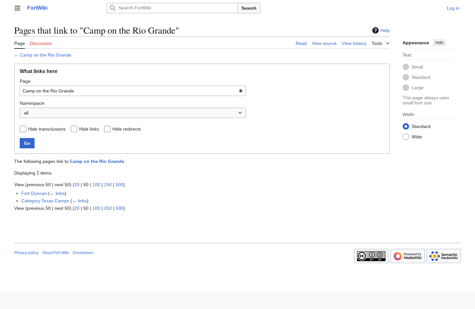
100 (96, 184)
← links (57, 193)
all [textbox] (26, 112)
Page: (26, 81)
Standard (421, 77)
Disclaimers (83, 252)
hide (439, 42)
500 (119, 184)
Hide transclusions (47, 129)
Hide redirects (126, 129)
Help (385, 30)
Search (249, 8)
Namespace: (33, 103)
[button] (17, 8)
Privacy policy (26, 252)
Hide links (89, 129)
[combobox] (133, 91)
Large (418, 87)
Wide (417, 136)
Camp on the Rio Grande (45, 55)
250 (108, 184)
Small (417, 66)
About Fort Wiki (55, 252)
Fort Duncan (34, 193)
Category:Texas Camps (45, 200)
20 (76, 184)
